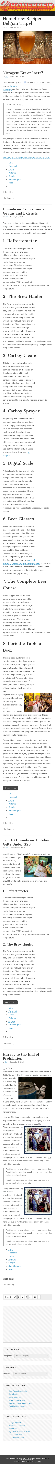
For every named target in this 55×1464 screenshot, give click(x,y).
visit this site (8, 1191)
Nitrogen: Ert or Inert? (23, 73)
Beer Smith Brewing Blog (19, 1391)
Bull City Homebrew (17, 1400)
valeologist (7, 864)
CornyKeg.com (15, 1423)
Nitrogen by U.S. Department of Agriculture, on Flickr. (26, 157)
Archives (6, 1374)
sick (49, 1157)
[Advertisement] (27, 1323)
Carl (6, 27)
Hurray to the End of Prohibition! (21, 1056)
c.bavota (38, 1461)
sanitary (48, 1102)
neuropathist (8, 1130)
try (49, 1218)
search (33, 93)
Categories (7, 1356)
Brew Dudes (13, 1394)
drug (5, 226)
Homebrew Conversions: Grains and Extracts (24, 211)
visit (21, 105)
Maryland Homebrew (17, 1426)
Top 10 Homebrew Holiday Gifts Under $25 (26, 842)
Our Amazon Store (16, 1438)
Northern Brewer (15, 1435)
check (5, 708)
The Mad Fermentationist (19, 1406)
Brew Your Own (15, 1397)
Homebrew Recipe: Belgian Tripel (22, 21)
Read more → (10, 788)
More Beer (13, 1429)
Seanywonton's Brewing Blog (20, 1403)
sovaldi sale (8, 854)
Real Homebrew (26, 1458)
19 (35, 1297)
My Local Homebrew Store (19, 1432)
